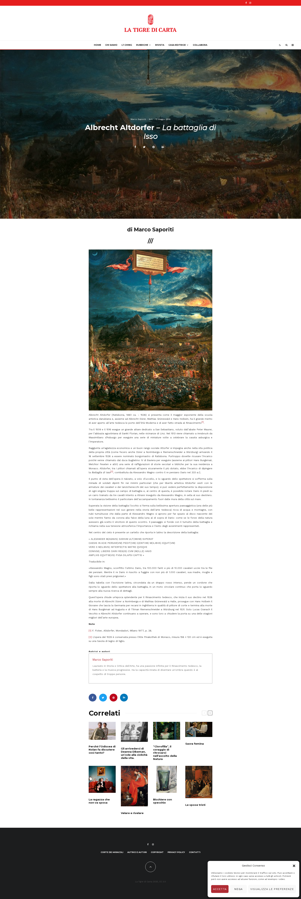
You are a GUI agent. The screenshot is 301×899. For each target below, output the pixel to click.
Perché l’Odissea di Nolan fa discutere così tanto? (102, 749)
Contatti (194, 852)
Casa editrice (177, 45)
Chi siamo (111, 45)
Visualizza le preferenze (272, 889)
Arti (151, 119)
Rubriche (142, 45)
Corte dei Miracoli (112, 852)
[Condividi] (135, 147)
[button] (294, 866)
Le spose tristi (195, 805)
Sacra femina (194, 743)
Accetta (220, 889)
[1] (90, 630)
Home (97, 45)
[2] (90, 637)
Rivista (159, 45)
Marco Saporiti (138, 119)
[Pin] (153, 147)
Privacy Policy (176, 852)
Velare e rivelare (132, 813)
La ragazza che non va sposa (99, 801)
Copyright (157, 852)
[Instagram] (250, 3)
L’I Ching (127, 45)
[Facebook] (246, 3)
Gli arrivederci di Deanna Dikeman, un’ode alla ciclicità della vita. (134, 753)
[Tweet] (144, 147)
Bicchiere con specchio (162, 801)
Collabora (200, 45)
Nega (238, 889)
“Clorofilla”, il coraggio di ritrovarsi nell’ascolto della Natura (165, 753)
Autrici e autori (137, 852)
